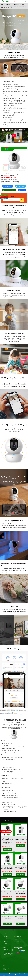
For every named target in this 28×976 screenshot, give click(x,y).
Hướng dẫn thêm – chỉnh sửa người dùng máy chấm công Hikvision (8, 968)
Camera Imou (9, 183)
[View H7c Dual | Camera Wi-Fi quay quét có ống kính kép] (7, 858)
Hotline (15, 975)
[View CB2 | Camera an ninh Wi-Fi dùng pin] (20, 858)
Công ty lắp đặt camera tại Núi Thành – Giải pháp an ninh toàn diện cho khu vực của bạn (8, 955)
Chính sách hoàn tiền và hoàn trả (19, 939)
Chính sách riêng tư (18, 936)
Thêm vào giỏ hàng (7, 849)
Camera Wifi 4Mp (17, 183)
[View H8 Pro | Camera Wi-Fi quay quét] (7, 883)
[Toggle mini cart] (15, 1)
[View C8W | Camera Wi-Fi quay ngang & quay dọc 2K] (20, 883)
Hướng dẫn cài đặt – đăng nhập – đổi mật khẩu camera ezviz (8, 964)
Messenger (9, 975)
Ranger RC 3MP (3, 195)
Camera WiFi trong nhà (18, 4)
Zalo (19, 975)
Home (2, 4)
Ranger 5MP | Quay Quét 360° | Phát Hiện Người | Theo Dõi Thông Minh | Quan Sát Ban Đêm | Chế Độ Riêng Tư (7, 840)
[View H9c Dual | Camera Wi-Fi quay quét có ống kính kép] (20, 829)
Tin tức (5, 938)
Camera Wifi (8, 4)
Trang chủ (6, 936)
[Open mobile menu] (25, 1)
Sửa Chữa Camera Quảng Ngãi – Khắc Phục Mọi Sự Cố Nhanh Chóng (8, 960)
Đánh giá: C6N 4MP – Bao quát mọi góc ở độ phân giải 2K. (8, 950)
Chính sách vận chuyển (19, 941)
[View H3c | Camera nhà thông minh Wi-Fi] (20, 908)
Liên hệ (5, 943)
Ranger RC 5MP (3, 198)
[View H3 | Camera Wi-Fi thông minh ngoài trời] (7, 908)
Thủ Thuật (6, 941)
